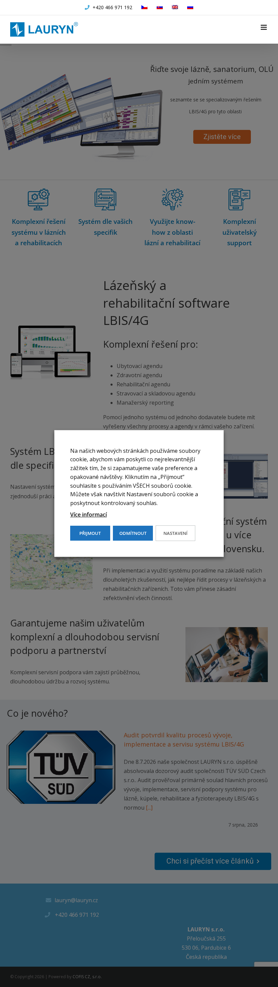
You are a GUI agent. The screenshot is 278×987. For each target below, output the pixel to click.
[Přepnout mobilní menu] (264, 27)
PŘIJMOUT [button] (90, 533)
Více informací (88, 514)
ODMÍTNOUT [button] (132, 533)
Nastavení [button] (175, 533)
